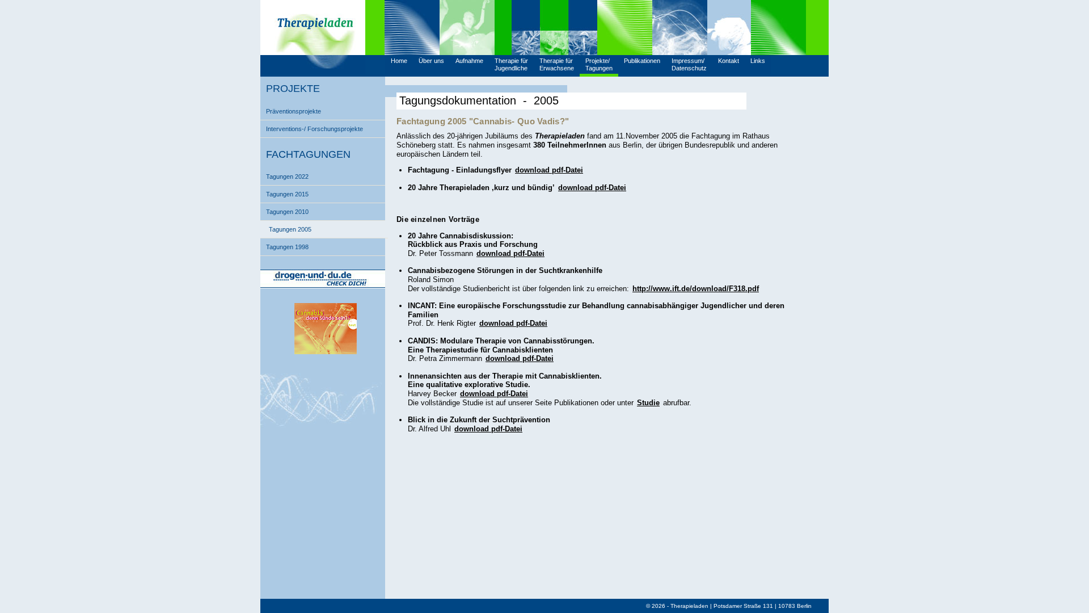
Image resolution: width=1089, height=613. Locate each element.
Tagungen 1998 (287, 246)
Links (757, 60)
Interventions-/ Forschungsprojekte (314, 128)
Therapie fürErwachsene (556, 64)
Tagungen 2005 (290, 229)
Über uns (431, 60)
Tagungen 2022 (287, 176)
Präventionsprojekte (293, 111)
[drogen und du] (322, 286)
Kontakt (728, 60)
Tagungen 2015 (287, 194)
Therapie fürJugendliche (511, 64)
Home (399, 60)
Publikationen (642, 60)
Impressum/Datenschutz (689, 64)
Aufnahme (469, 60)
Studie (648, 402)
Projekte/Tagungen (599, 64)
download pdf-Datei (549, 170)
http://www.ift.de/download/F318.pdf (695, 288)
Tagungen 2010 (287, 211)
